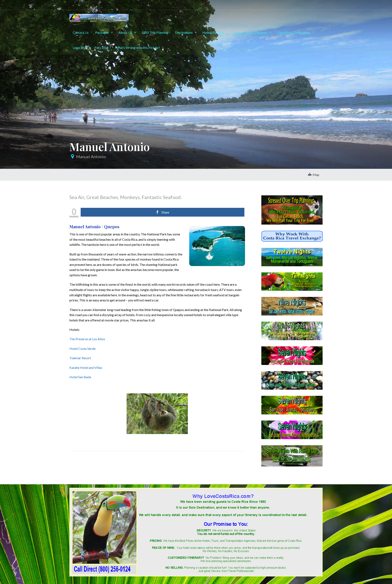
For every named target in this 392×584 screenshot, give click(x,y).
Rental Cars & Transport (251, 32)
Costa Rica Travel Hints (293, 32)
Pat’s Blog (101, 47)
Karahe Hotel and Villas (85, 367)
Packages (102, 32)
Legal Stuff (80, 47)
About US (125, 32)
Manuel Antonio (91, 156)
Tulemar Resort (80, 358)
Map (315, 175)
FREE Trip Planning (155, 32)
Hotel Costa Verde (82, 348)
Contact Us (81, 32)
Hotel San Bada (80, 377)
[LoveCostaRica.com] (99, 17)
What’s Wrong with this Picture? (137, 47)
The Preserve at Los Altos (87, 339)
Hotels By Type (213, 32)
